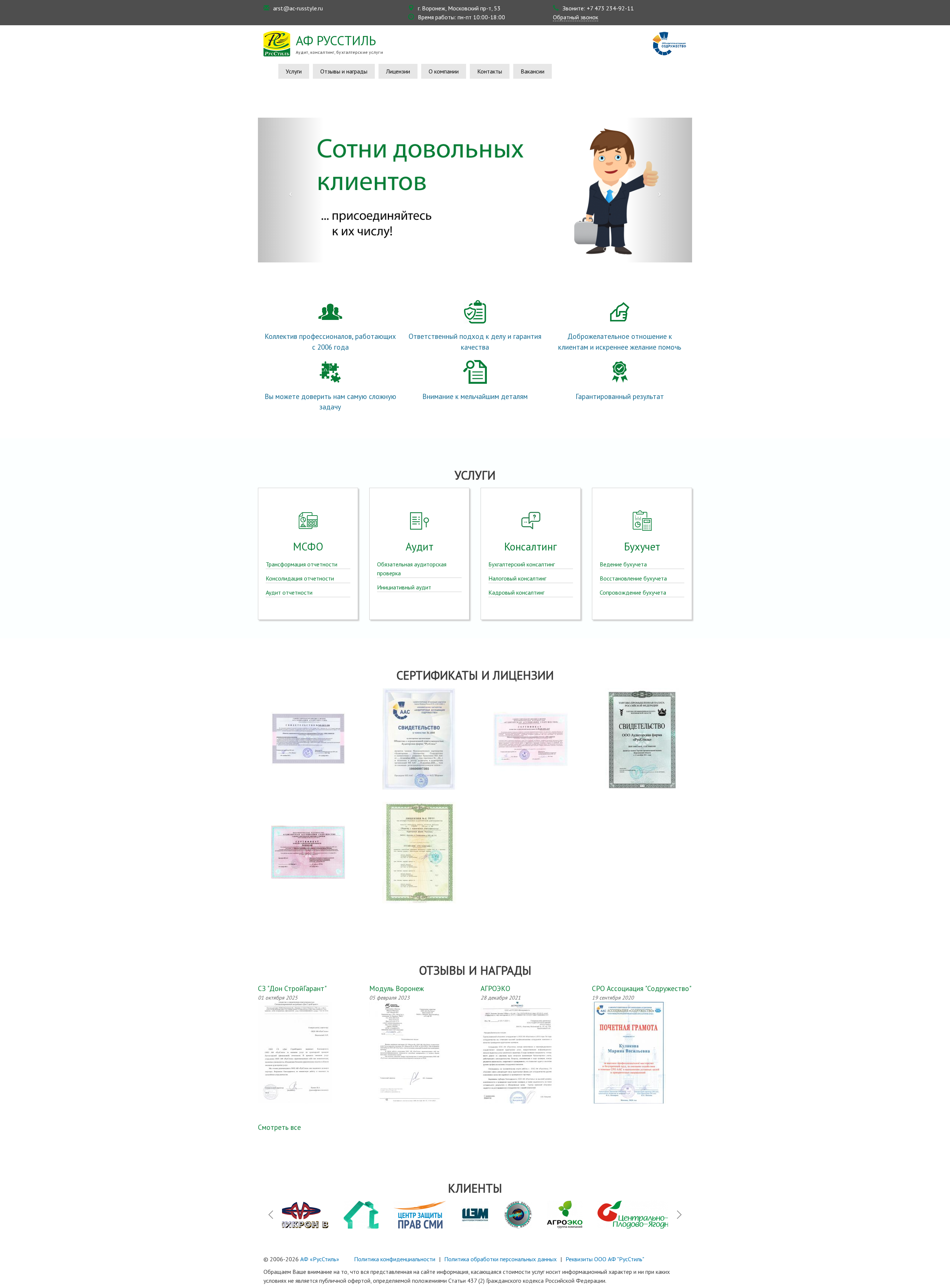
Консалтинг (530, 546)
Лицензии (398, 71)
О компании (444, 71)
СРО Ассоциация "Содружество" (641, 988)
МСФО (308, 546)
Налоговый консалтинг (517, 578)
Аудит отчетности (289, 592)
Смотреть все (279, 1127)
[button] (290, 190)
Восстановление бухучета (633, 578)
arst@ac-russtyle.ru (298, 8)
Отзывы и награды (343, 71)
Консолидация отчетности (300, 578)
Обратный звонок (575, 17)
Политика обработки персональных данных (500, 1259)
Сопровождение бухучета (633, 592)
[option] (318, 1215)
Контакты (489, 71)
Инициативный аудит (404, 587)
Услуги (294, 71)
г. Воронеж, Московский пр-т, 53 (459, 8)
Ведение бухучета (623, 564)
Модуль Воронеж (396, 988)
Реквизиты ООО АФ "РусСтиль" (605, 1259)
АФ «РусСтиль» (319, 1259)
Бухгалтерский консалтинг (521, 564)
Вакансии (532, 71)
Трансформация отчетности (301, 564)
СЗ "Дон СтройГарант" (292, 988)
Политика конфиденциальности (394, 1259)
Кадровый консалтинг (516, 592)
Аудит (419, 546)
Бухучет (642, 546)
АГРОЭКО (495, 988)
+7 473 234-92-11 (610, 8)
